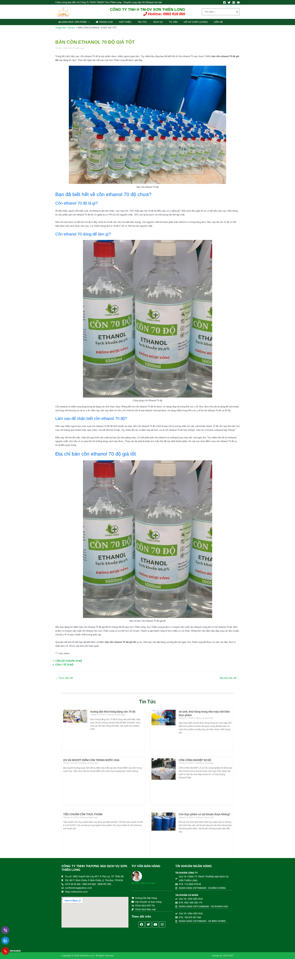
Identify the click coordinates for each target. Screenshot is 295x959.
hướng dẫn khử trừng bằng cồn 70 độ (112, 711)
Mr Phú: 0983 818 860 (143, 883)
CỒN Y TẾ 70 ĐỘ (64, 664)
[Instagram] (233, 2)
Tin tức (58, 48)
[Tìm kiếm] (237, 12)
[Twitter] (229, 2)
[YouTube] (238, 2)
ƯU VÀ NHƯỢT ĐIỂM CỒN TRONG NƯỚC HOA (91, 760)
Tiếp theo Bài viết (229, 678)
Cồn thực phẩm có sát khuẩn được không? (204, 814)
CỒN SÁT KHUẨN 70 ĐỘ (68, 660)
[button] (88, 22)
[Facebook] (224, 2)
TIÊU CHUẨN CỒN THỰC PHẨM (82, 814)
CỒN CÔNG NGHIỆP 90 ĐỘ (195, 760)
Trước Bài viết (64, 678)
